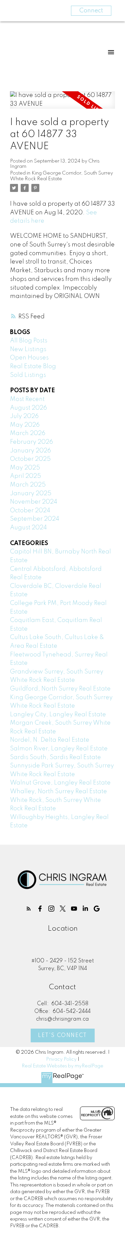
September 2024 (34, 519)
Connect (91, 11)
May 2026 (25, 425)
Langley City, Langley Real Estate (58, 715)
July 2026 (24, 416)
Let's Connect (62, 1035)
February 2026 (31, 442)
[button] (29, 909)
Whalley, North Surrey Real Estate (58, 792)
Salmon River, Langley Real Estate (59, 749)
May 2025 (25, 468)
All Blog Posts (28, 341)
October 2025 (30, 459)
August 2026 (28, 408)
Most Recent (27, 399)
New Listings (28, 349)
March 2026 (27, 433)
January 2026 (30, 451)
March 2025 (28, 485)
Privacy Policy (61, 1059)
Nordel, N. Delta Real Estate (49, 740)
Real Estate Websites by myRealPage (62, 1066)
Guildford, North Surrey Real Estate (60, 689)
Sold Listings (28, 375)
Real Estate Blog (33, 366)
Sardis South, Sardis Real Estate (55, 757)
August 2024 (28, 528)
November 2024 (33, 502)
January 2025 (30, 494)
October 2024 (30, 511)
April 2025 (25, 476)
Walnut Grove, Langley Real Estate (60, 783)
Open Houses (29, 358)
